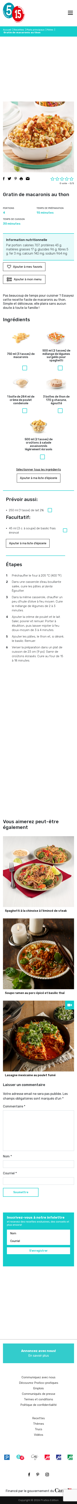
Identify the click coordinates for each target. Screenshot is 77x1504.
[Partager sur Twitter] (9, 178)
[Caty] (35, 1457)
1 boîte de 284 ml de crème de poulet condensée (20, 400)
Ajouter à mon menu (27, 279)
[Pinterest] (37, 1474)
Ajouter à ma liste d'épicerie (38, 478)
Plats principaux (35, 29)
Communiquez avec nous (38, 1377)
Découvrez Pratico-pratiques (38, 1383)
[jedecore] (59, 1457)
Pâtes (50, 29)
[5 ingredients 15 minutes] (9, 13)
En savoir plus (38, 1353)
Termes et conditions (38, 1399)
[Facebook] (29, 1474)
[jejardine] (70, 1457)
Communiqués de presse (38, 1394)
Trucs (38, 1429)
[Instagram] (47, 1474)
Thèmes (38, 1424)
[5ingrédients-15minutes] (20, 1457)
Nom (7, 1156)
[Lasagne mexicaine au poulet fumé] (38, 1036)
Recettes (19, 29)
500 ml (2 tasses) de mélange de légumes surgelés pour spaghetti (56, 355)
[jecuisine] (47, 1457)
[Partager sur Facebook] (4, 178)
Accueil (7, 29)
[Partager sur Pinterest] (15, 178)
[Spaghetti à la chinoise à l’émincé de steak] (38, 871)
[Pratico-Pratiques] (7, 1457)
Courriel (10, 1173)
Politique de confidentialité (38, 1405)
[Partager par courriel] (28, 178)
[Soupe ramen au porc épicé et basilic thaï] (38, 953)
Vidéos (38, 1435)
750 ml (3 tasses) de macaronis (21, 355)
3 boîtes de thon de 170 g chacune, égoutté (56, 400)
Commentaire (14, 1106)
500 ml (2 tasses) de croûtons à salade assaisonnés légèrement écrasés (39, 444)
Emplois (38, 1388)
